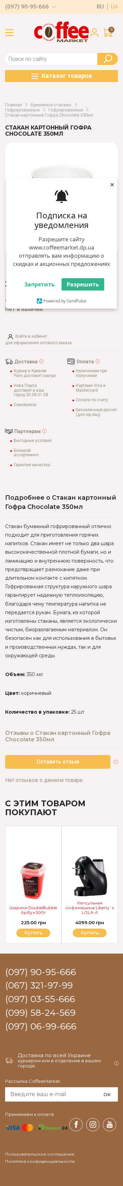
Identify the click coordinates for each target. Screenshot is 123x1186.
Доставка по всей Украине (54, 1055)
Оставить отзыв (58, 761)
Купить (90, 933)
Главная (13, 105)
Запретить (39, 284)
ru (100, 7)
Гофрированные (22, 110)
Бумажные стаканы (51, 105)
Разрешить (83, 284)
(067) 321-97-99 (39, 986)
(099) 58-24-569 (40, 1013)
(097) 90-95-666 (27, 6)
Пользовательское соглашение (39, 1154)
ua (114, 7)
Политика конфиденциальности (40, 1161)
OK (107, 1094)
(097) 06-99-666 (41, 1027)
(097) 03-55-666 (40, 999)
